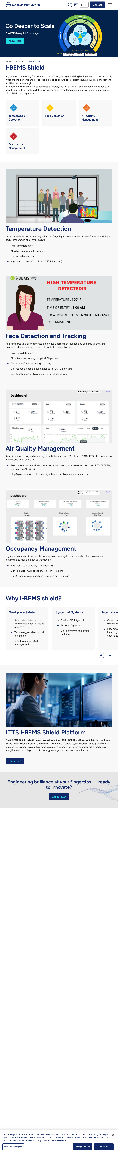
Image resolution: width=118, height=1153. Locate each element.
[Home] (23, 4)
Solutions (20, 61)
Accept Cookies (82, 1146)
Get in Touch (59, 796)
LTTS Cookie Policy (57, 1140)
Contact (97, 4)
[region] (59, 1141)
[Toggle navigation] (110, 4)
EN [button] (82, 4)
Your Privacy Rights (13, 1146)
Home (9, 61)
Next (110, 655)
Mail (76, 4)
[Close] (113, 1134)
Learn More (15, 760)
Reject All (104, 1146)
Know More (15, 40)
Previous (101, 655)
